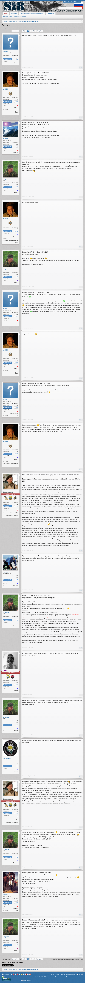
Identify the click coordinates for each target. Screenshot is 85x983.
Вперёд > (39, 31)
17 (33, 31)
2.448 (17, 682)
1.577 (17, 184)
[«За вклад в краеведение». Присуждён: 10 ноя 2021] (6, 498)
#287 (80, 328)
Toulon (24, 328)
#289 (80, 419)
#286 (80, 287)
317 (17, 57)
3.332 (17, 900)
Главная (77, 974)
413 (17, 144)
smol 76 (24, 116)
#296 (80, 776)
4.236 (17, 99)
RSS (82, 974)
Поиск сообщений (7, 16)
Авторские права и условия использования (32, 13)
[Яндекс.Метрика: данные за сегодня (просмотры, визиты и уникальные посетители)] (26, 980)
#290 (80, 469)
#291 (80, 550)
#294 (80, 695)
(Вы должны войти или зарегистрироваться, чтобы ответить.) (67, 959)
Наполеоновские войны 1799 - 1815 (19, 28)
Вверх (79, 974)
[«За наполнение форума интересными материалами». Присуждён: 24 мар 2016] (15, 498)
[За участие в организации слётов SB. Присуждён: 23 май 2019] (10, 498)
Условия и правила (60, 976)
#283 (80, 156)
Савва (24, 694)
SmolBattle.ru (51, 976)
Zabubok (24, 914)
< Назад (14, 31)
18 (35, 31)
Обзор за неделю (70, 974)
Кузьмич (45, 28)
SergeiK (24, 67)
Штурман (24, 196)
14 (25, 31)
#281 (80, 67)
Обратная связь (55, 974)
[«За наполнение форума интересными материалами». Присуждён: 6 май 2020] (10, 93)
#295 (80, 735)
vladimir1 (24, 156)
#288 (80, 378)
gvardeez (24, 589)
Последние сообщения (20, 16)
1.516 (17, 314)
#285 (80, 246)
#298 (80, 867)
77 (17, 764)
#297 (80, 827)
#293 (80, 648)
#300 (80, 955)
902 (17, 577)
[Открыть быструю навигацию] (82, 21)
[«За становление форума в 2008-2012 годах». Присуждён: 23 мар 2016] (12, 677)
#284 (80, 197)
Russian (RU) (6, 974)
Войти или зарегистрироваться (72, 1)
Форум (6, 13)
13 (23, 31)
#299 (80, 914)
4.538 (17, 504)
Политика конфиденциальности (74, 976)
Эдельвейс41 (25, 776)
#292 (80, 590)
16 (30, 31)
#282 (80, 117)
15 (28, 31)
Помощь (63, 974)
